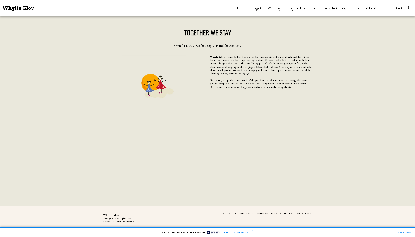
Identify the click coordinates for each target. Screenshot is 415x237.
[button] (409, 8)
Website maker (128, 221)
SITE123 (117, 221)
